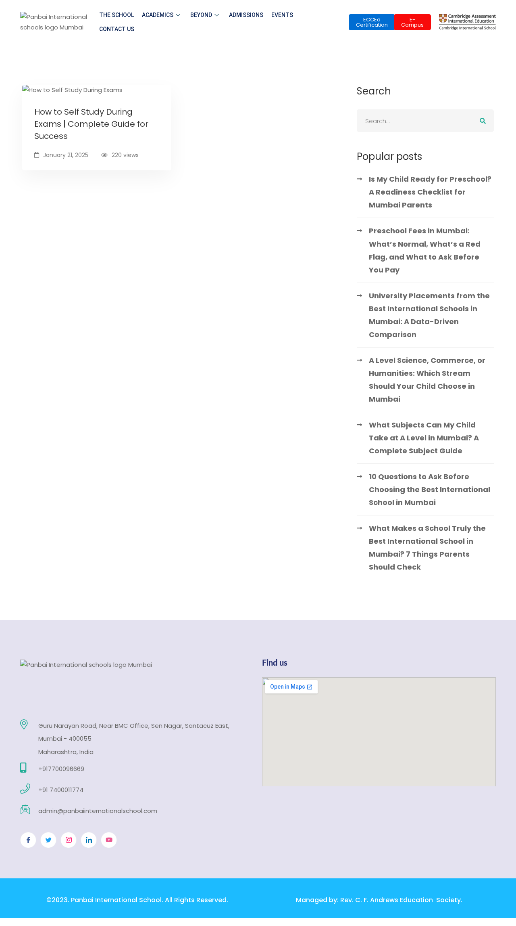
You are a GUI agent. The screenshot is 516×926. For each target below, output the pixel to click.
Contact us (116, 29)
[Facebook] (28, 840)
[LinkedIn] (89, 840)
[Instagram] (68, 840)
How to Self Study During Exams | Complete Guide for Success (91, 124)
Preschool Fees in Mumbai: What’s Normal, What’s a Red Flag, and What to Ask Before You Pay (425, 250)
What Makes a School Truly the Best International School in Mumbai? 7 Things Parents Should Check (427, 547)
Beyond (201, 15)
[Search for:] (425, 121)
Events (282, 15)
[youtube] (109, 840)
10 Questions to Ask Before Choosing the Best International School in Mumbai (429, 489)
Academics (157, 15)
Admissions (246, 15)
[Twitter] (48, 840)
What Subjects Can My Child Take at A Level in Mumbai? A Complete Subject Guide (424, 438)
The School (116, 15)
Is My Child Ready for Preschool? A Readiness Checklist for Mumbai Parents (430, 192)
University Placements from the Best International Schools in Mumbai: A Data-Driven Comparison (429, 315)
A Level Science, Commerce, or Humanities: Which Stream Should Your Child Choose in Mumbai (427, 379)
